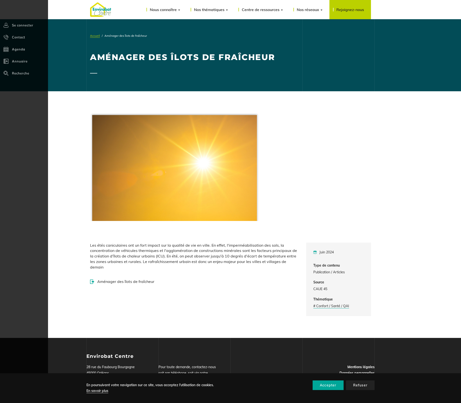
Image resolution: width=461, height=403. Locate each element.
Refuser (360, 385)
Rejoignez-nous (350, 9)
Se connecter (22, 25)
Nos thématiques (209, 9)
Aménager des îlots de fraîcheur (125, 281)
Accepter (328, 385)
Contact (18, 37)
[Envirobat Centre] (100, 9)
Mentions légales (361, 367)
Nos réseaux (308, 9)
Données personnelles (357, 373)
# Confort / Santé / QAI (331, 306)
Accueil (95, 35)
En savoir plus (97, 391)
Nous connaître (164, 9)
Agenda (18, 49)
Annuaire (20, 61)
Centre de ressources (261, 9)
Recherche (20, 73)
